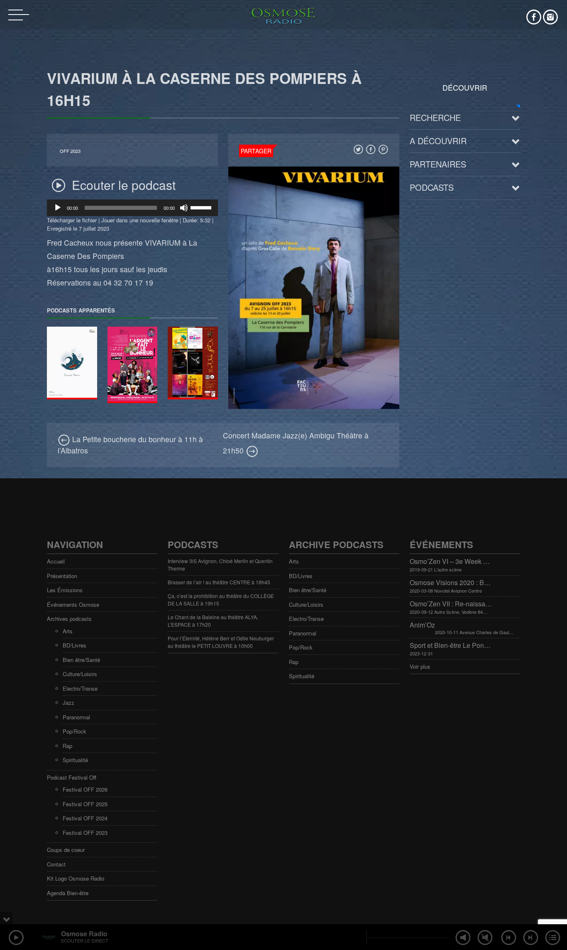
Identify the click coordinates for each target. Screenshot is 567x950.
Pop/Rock (74, 731)
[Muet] (184, 208)
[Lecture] (58, 208)
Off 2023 (70, 151)
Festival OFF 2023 (85, 833)
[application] (132, 207)
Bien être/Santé (81, 660)
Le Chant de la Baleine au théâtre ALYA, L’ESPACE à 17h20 (213, 620)
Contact (56, 864)
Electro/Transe (80, 688)
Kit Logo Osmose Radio (75, 878)
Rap (67, 746)
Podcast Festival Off (71, 777)
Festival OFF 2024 (85, 818)
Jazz (68, 702)
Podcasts (432, 187)
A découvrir (438, 141)
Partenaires (438, 164)
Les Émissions (65, 590)
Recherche (435, 117)
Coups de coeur (66, 850)
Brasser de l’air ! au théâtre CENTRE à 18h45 (219, 582)
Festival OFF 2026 (85, 789)
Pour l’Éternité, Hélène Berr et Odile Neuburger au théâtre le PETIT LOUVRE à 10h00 (221, 642)
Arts (68, 631)
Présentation (62, 576)
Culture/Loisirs (80, 674)
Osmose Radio (84, 933)
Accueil (56, 561)
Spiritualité (75, 760)
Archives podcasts (69, 619)
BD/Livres (74, 645)
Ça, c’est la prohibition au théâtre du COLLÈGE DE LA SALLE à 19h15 (221, 599)
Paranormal (76, 717)
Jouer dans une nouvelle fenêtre (139, 220)
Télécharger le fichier (72, 220)
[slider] (202, 206)
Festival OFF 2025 (85, 804)
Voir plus (420, 666)
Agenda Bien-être (67, 893)
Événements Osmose (73, 604)
